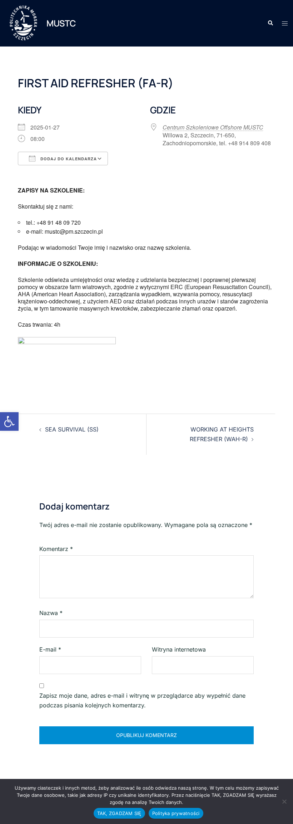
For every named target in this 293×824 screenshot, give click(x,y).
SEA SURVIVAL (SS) (72, 429)
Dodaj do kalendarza (68, 158)
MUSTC (61, 23)
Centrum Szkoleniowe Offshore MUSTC (213, 127)
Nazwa (51, 612)
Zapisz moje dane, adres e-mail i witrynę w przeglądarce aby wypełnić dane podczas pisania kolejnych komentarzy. (142, 700)
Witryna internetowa (179, 649)
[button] (9, 421)
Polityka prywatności (176, 813)
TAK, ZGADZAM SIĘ (119, 813)
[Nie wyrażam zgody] (284, 801)
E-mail (50, 649)
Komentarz (56, 548)
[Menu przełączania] (285, 23)
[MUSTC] (23, 23)
